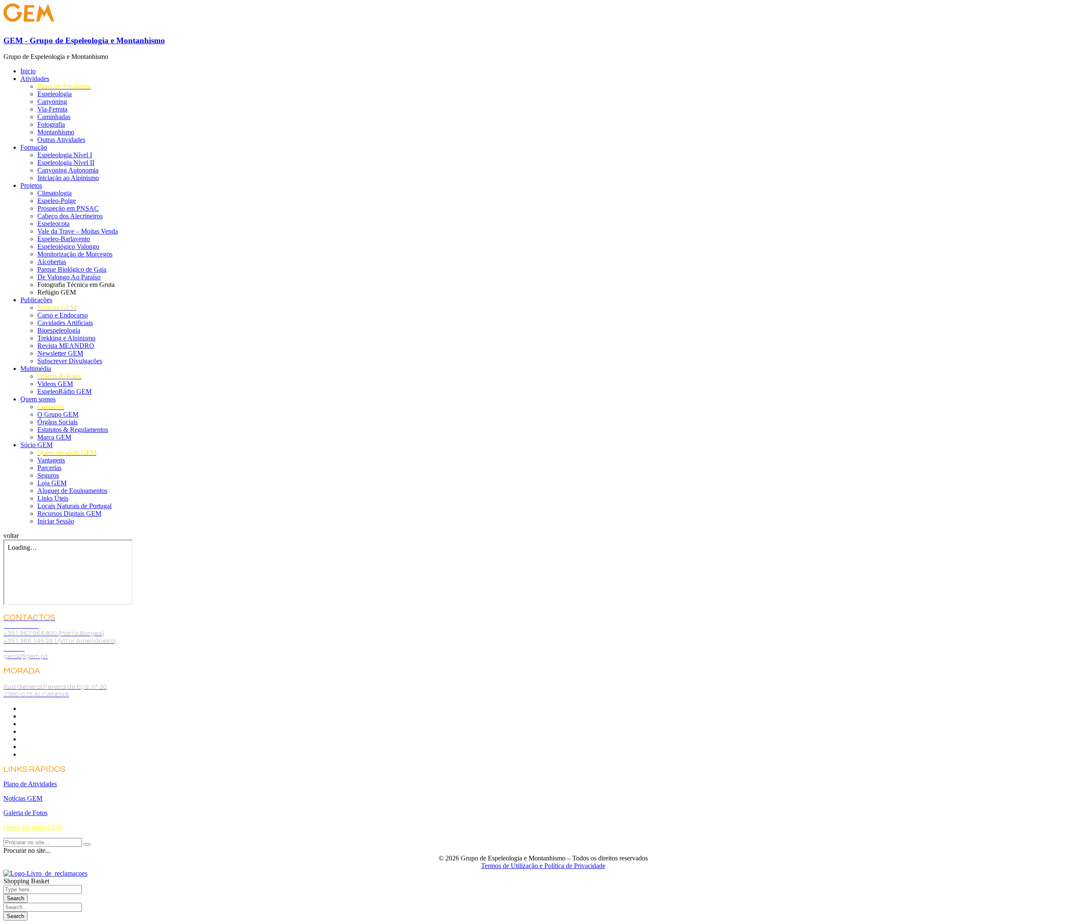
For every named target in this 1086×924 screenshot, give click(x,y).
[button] (11, 535)
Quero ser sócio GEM (32, 827)
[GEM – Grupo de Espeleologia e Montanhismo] (28, 24)
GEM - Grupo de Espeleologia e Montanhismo (84, 40)
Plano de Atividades (30, 784)
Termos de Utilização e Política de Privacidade (543, 865)
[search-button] (87, 844)
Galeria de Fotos (25, 812)
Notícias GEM (22, 798)
